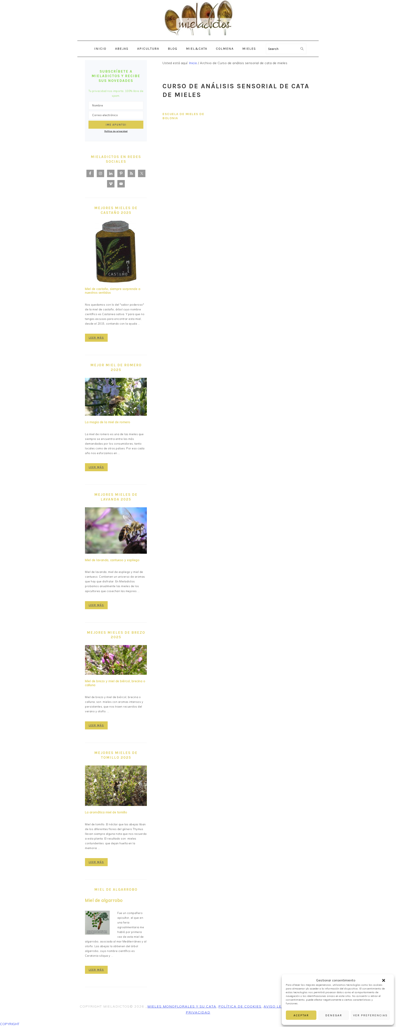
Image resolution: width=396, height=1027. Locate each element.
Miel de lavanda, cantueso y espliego (112, 560)
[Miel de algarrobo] (97, 923)
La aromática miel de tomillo (106, 812)
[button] (384, 980)
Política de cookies (240, 1006)
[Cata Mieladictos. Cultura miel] (198, 38)
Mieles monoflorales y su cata (181, 1006)
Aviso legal (276, 1006)
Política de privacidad (116, 131)
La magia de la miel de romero (107, 422)
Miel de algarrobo (104, 900)
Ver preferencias (370, 1015)
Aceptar (301, 1015)
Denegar (333, 1015)
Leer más (96, 337)
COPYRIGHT (10, 1024)
